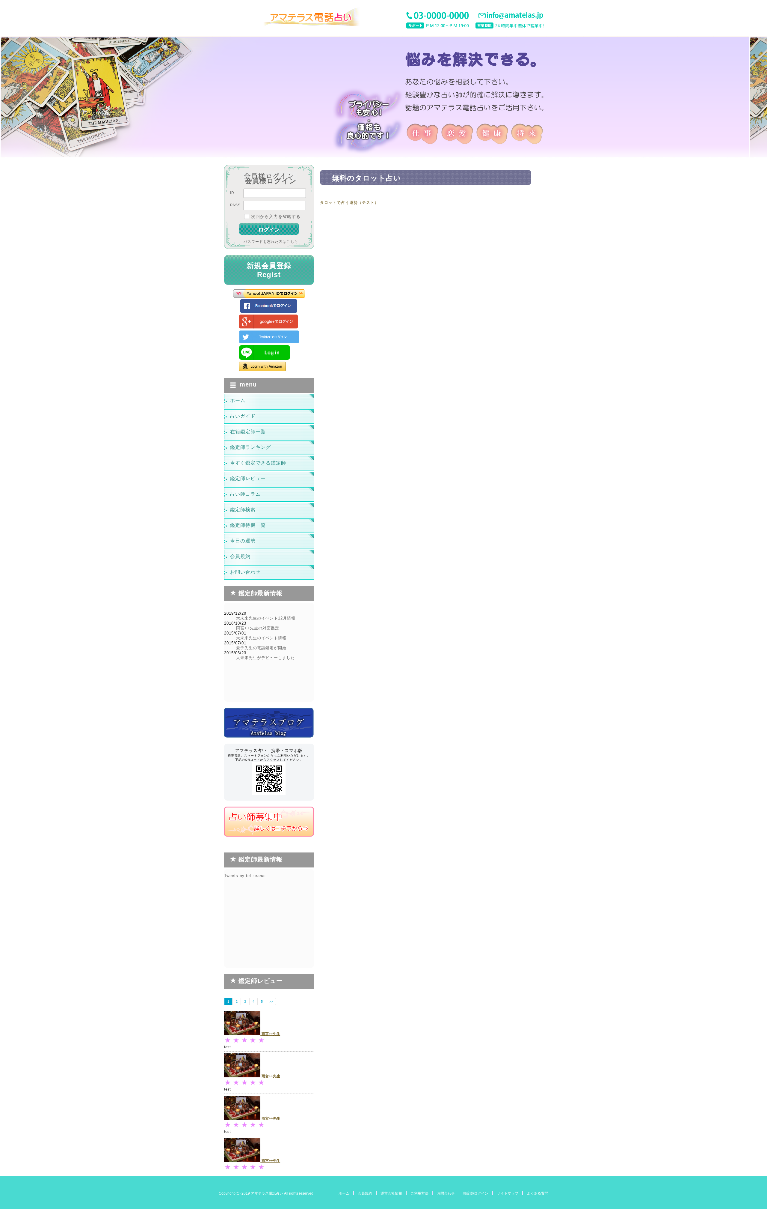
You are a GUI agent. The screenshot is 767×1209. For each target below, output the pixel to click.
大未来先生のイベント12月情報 (265, 618)
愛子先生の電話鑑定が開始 (261, 648)
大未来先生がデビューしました (265, 657)
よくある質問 (537, 1193)
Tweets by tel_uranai (245, 875)
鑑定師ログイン (475, 1193)
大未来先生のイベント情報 (261, 638)
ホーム (344, 1193)
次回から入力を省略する (276, 216)
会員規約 (365, 1193)
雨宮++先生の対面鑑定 (257, 628)
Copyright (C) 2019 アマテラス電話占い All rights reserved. (266, 1193)
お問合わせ (446, 1193)
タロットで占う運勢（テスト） (349, 202)
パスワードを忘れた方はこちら (271, 242)
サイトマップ (507, 1193)
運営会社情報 (391, 1193)
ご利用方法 (419, 1193)
